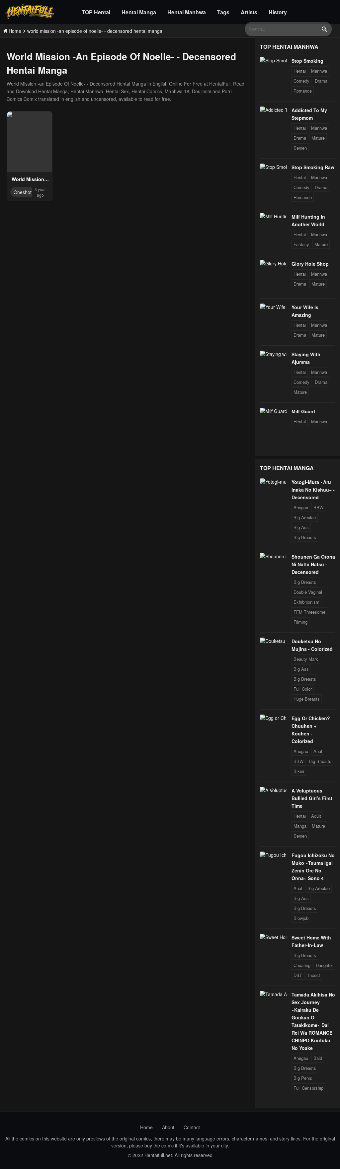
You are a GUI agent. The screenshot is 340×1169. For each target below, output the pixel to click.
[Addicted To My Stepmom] (273, 109)
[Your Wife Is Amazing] (273, 307)
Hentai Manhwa (186, 12)
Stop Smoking (307, 60)
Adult (316, 816)
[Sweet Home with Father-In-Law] (273, 937)
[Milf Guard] (273, 411)
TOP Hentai (96, 12)
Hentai (300, 71)
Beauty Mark (306, 659)
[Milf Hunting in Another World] (273, 216)
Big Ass (301, 527)
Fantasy (301, 244)
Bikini (299, 771)
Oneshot (23, 192)
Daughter (324, 965)
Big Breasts (305, 537)
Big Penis (303, 1078)
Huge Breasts (307, 699)
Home (146, 1127)
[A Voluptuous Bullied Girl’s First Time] (273, 790)
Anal (317, 751)
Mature (318, 138)
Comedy (301, 81)
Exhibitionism (306, 602)
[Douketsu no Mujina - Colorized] (273, 641)
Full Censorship (308, 1088)
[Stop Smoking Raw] (273, 167)
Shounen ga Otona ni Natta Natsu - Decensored (313, 564)
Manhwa (319, 71)
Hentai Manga (139, 12)
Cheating (302, 965)
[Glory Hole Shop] (273, 263)
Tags (223, 12)
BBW (318, 507)
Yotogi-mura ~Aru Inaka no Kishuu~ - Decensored (313, 490)
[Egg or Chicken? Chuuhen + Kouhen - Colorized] (273, 718)
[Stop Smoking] (273, 60)
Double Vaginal (308, 592)
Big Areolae (305, 517)
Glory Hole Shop (310, 263)
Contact (192, 1127)
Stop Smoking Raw (313, 167)
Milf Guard (303, 411)
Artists (249, 12)
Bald (317, 1058)
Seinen (300, 148)
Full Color (303, 689)
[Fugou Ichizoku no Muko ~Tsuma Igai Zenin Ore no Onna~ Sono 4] (273, 855)
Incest (314, 975)
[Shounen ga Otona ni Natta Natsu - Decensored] (273, 556)
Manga (300, 826)
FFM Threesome (309, 612)
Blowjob (301, 918)
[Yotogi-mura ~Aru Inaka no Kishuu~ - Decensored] (273, 481)
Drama (321, 81)
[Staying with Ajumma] (273, 354)
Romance (303, 91)
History (278, 12)
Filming (300, 622)
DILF (298, 975)
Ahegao (301, 507)
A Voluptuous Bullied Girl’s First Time (312, 798)
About (168, 1127)
